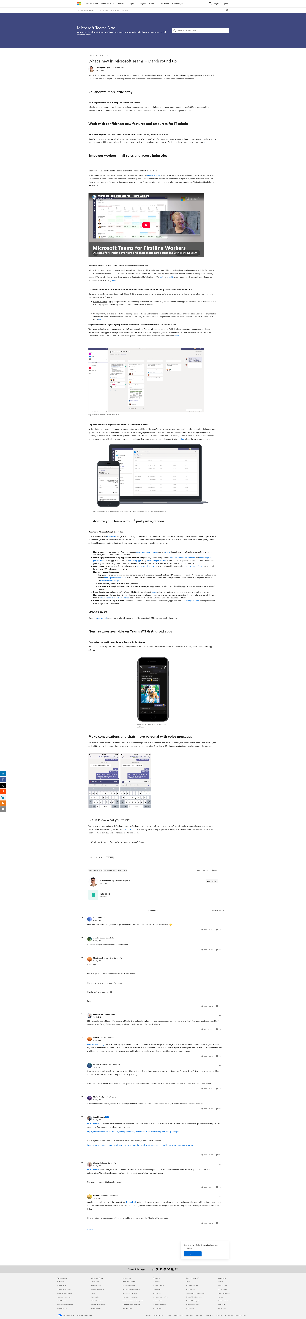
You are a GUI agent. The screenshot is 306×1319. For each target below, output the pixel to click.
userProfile (211, 881)
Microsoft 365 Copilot (159, 1304)
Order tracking (95, 1297)
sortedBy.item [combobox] (217, 910)
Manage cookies (178, 1315)
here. (177, 335)
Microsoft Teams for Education (131, 1289)
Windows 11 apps (62, 1308)
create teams (105, 597)
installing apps (135, 560)
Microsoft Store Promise (98, 1304)
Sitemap (148, 1315)
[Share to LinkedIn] (153, 1269)
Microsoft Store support (97, 1289)
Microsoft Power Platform (160, 1297)
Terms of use (189, 1315)
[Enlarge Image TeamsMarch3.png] (153, 689)
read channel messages (109, 580)
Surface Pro (60, 1282)
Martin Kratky (98, 1097)
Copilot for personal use (64, 1297)
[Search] (210, 3)
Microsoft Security (158, 1285)
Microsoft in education (129, 1282)
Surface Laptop (61, 1285)
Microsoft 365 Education (130, 1293)
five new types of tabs (193, 566)
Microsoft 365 (157, 1293)
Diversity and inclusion (224, 1301)
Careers (220, 1282)
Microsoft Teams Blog (121, 10)
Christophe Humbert (101, 958)
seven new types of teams (147, 552)
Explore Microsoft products (65, 1304)
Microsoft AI (156, 1282)
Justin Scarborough (97, 1044)
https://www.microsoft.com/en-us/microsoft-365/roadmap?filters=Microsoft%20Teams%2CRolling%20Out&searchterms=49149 (140, 1145)
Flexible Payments (96, 1308)
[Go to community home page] (79, 3)
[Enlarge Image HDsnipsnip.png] (119, 780)
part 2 (171, 277)
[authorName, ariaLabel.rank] (91, 69)
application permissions (156, 560)
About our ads (228, 1315)
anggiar (96, 938)
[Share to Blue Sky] (168, 1269)
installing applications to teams (182, 557)
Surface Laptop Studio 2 (64, 1289)
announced (111, 536)
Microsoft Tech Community (194, 1297)
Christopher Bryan (103, 67)
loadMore (90, 1229)
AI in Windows (61, 1301)
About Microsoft (222, 1285)
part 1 (162, 277)
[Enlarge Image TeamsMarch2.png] (153, 475)
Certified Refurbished (97, 1301)
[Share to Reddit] (165, 1269)
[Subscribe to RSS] (172, 1269)
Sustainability (222, 1308)
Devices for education (129, 1285)
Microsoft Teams (107, 10)
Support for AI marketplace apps (195, 1293)
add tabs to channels (145, 566)
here (206, 142)
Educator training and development (133, 1301)
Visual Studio (190, 1308)
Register (217, 3)
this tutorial (102, 618)
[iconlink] (93, 895)
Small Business (157, 1308)
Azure (188, 1282)
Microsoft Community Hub (85, 10)
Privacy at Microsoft (224, 1293)
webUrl (154, 592)
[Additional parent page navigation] (98, 10)
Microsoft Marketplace (192, 1301)
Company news (222, 1289)
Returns (93, 1293)
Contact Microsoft (159, 1315)
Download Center (96, 1285)
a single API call (192, 600)
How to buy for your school (130, 1297)
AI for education (127, 1308)
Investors (220, 1297)
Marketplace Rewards (192, 1304)
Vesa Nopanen (99, 1117)
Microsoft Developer (192, 1285)
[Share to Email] (176, 1269)
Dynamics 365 (157, 1289)
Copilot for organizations (64, 1293)
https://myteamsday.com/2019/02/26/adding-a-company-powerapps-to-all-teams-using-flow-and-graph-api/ (133, 1131)
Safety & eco (209, 1315)
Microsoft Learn (190, 1289)
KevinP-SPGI (98, 918)
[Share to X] (161, 1269)
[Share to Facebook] (157, 1269)
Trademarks (199, 1315)
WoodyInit (97, 1163)
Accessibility (221, 1304)
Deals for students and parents (131, 1304)
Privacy (169, 1315)
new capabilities (153, 175)
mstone (96, 1037)
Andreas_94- (98, 1014)
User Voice (127, 829)
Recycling (219, 1315)
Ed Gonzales (94, 1123)
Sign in (193, 1253)
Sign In (225, 3)
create (167, 552)
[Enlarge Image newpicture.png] (146, 380)
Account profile (95, 1282)
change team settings (120, 597)
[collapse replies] (82, 917)
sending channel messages (115, 577)
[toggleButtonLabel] (227, 10)
